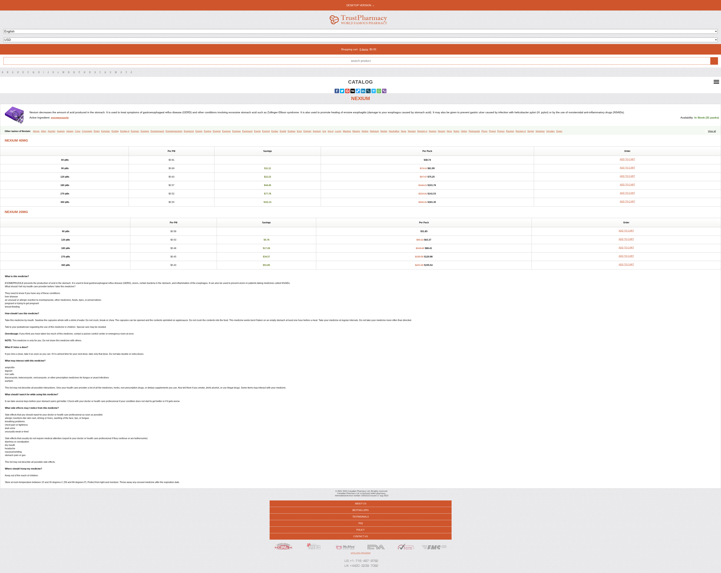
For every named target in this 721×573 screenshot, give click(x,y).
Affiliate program (360, 553)
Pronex (501, 131)
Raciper (510, 131)
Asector (51, 131)
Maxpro (356, 131)
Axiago (69, 131)
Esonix (198, 131)
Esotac (274, 131)
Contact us (360, 536)
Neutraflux (394, 131)
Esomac (135, 131)
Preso (484, 131)
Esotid (283, 131)
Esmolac (105, 131)
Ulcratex (550, 131)
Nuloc (456, 131)
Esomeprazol (157, 131)
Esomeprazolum (174, 131)
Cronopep (87, 131)
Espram (307, 131)
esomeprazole (60, 117)
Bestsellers (360, 510)
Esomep (145, 131)
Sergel (530, 131)
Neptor (383, 131)
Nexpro (432, 131)
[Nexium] (16, 115)
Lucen (338, 131)
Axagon (61, 131)
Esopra (207, 131)
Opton (464, 131)
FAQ (360, 523)
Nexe (403, 131)
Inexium (317, 131)
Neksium (374, 131)
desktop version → (360, 5)
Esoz (299, 131)
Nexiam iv (422, 131)
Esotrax (291, 131)
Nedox (365, 131)
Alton (43, 131)
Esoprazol (247, 131)
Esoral (257, 131)
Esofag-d (124, 131)
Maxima (347, 131)
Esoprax (236, 131)
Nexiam (412, 131)
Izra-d (330, 131)
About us (360, 503)
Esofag (115, 131)
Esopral (217, 131)
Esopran (226, 131)
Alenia (36, 131)
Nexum (441, 131)
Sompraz (540, 131)
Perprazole (474, 131)
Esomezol (189, 131)
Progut (492, 131)
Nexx (449, 131)
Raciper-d (521, 131)
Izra (324, 131)
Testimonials (360, 516)
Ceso (77, 131)
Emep (97, 131)
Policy (360, 530)
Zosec (559, 131)
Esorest (266, 131)
